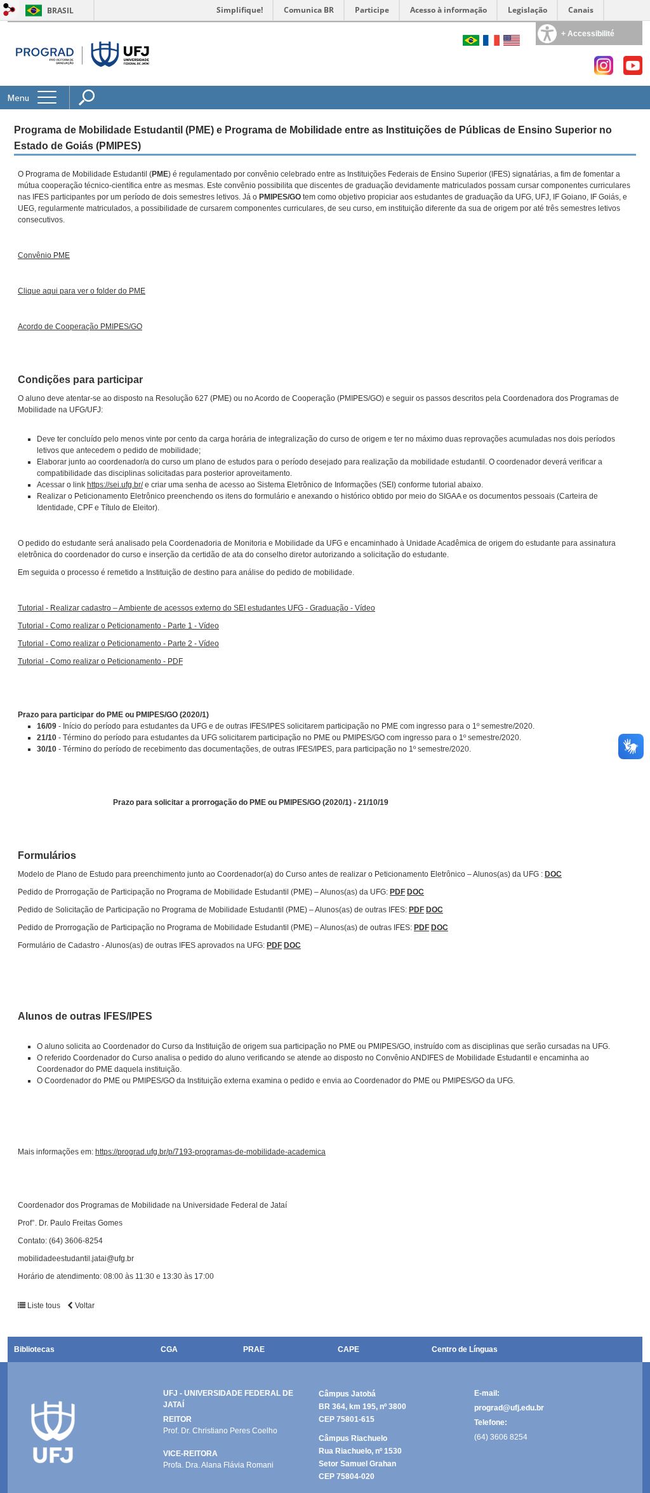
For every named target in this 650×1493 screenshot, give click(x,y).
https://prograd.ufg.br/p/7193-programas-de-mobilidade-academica (210, 1151)
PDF (397, 892)
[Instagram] (603, 71)
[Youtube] (632, 71)
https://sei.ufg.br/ (115, 484)
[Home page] (83, 53)
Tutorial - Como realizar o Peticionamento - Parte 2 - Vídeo (118, 643)
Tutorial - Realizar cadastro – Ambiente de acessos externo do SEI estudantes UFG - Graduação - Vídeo (196, 608)
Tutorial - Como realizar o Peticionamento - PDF (100, 661)
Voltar (84, 1305)
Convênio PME (44, 255)
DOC (553, 874)
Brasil (60, 10)
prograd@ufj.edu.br (509, 1407)
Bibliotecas (34, 1349)
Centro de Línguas (465, 1349)
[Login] (9, 10)
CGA (169, 1349)
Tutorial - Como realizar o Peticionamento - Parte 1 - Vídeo (118, 625)
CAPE (348, 1349)
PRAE (254, 1349)
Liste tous (43, 1305)
